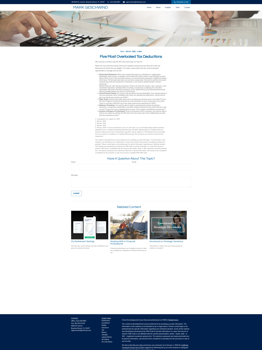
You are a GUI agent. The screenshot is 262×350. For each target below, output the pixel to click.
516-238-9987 (115, 2)
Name (73, 162)
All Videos (105, 339)
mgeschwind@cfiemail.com (136, 2)
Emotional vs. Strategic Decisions (166, 241)
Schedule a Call (182, 2)
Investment (106, 323)
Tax (103, 330)
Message (74, 175)
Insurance (105, 328)
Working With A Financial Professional (122, 242)
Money (104, 332)
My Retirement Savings (82, 241)
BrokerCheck (173, 320)
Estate (104, 325)
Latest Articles (107, 337)
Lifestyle (105, 335)
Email (134, 162)
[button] (149, 7)
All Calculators (107, 342)
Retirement (106, 320)
